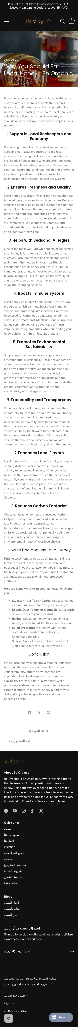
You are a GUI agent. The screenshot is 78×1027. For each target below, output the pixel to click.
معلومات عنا (12, 835)
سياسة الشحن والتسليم (17, 984)
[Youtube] (15, 811)
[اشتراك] (72, 951)
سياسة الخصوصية (13, 979)
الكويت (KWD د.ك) (14, 996)
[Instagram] (24, 811)
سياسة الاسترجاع (15, 865)
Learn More (57, 801)
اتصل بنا (9, 841)
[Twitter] (41, 811)
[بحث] (62, 22)
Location (9, 847)
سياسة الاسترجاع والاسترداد (41, 979)
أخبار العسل (11, 903)
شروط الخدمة (13, 871)
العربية (7, 1003)
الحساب (9, 859)
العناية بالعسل (12, 909)
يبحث (7, 829)
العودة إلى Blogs (39, 731)
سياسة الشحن (13, 877)
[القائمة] (6, 21)
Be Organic (20, 1011)
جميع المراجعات (14, 853)
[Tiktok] (32, 811)
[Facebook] (6, 811)
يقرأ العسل (11, 915)
